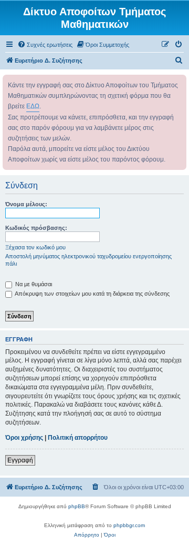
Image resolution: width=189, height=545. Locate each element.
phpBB (76, 506)
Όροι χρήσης (24, 437)
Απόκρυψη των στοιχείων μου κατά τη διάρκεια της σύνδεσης (92, 293)
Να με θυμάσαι (33, 284)
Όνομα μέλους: (26, 204)
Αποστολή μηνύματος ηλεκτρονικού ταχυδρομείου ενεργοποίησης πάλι (88, 260)
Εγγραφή (20, 460)
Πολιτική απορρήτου (78, 437)
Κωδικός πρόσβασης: (36, 228)
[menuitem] (44, 44)
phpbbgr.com (129, 525)
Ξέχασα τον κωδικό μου (35, 247)
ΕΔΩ (32, 106)
